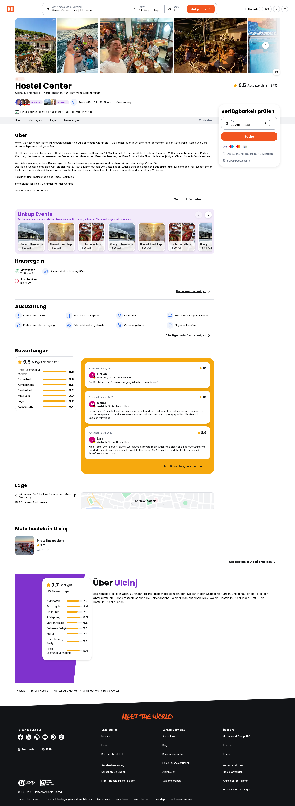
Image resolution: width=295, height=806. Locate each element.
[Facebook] (20, 737)
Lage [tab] (53, 120)
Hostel (19, 79)
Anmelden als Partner (235, 780)
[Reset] (125, 9)
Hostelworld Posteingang (237, 789)
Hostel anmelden (233, 771)
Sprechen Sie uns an (113, 771)
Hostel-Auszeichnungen (176, 762)
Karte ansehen (53, 93)
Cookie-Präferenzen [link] (181, 799)
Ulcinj (18, 93)
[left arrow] (198, 214)
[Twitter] (28, 737)
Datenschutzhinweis (29, 799)
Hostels (105, 736)
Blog (164, 745)
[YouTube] (45, 737)
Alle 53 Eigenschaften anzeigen (113, 102)
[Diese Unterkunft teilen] (276, 72)
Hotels (105, 745)
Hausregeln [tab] (35, 120)
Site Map (160, 799)
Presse (227, 745)
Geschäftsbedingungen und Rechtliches (69, 799)
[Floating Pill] (265, 45)
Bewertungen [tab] (72, 120)
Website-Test (141, 799)
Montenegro (32, 93)
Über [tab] (18, 120)
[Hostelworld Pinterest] (53, 737)
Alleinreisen (168, 771)
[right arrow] (208, 214)
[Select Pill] (276, 9)
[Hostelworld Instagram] (37, 737)
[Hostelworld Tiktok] (61, 737)
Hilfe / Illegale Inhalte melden (118, 780)
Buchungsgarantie (172, 754)
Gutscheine (103, 799)
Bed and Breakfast (112, 754)
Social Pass (168, 736)
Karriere (227, 754)
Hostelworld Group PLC (236, 736)
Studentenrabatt (171, 780)
